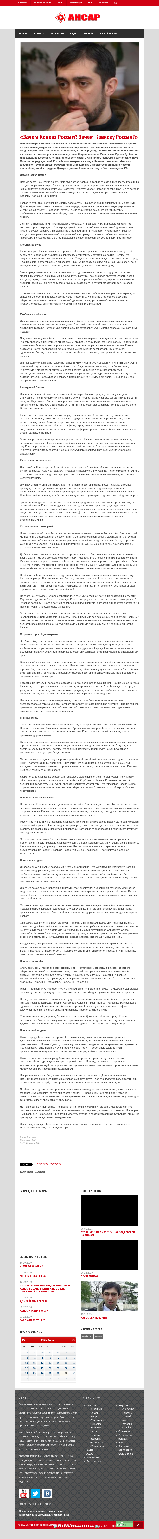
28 (58, 1373)
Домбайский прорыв (33, 1301)
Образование (97, 1420)
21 (58, 1368)
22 (66, 1368)
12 (42, 1363)
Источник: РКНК (28, 1139)
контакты (103, 3)
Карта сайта (125, 1450)
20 (50, 1368)
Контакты (123, 1446)
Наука (93, 1431)
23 (74, 1368)
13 (50, 1363)
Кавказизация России (34, 1310)
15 (66, 1363)
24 (26, 1373)
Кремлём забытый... (33, 1266)
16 (74, 1363)
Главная (22, 33)
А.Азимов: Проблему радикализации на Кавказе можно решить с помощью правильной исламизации (45, 1288)
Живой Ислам (108, 33)
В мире (94, 1416)
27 (50, 1373)
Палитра (95, 1435)
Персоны (127, 1413)
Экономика (96, 1427)
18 (34, 1368)
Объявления (97, 1446)
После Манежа (89, 1276)
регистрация (76, 3)
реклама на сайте (42, 3)
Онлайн (89, 33)
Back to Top (138, 1525)
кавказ (98, 1336)
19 (42, 1368)
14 (58, 1363)
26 (42, 1373)
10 (26, 1363)
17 (26, 1368)
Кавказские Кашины (94, 1317)
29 (66, 1373)
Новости (39, 33)
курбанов (86, 1336)
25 (34, 1373)
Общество (96, 1424)
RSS (90, 3)
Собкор (94, 1413)
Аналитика (128, 1409)
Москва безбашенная (33, 1276)
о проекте (22, 3)
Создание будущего (32, 1320)
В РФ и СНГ (96, 1409)
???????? (42, 1164)
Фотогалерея (93, 1461)
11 (34, 1363)
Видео (74, 33)
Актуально (57, 33)
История (127, 1424)
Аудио (89, 1453)
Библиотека (92, 1457)
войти (60, 3)
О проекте (124, 1431)
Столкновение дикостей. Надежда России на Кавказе (108, 1233)
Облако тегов (125, 1453)
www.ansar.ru (45, 1514)
